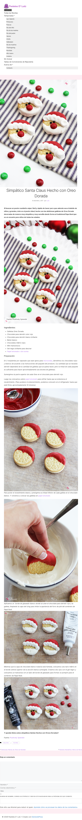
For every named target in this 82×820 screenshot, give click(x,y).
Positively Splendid (17, 738)
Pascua (8, 25)
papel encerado (31, 379)
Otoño (8, 39)
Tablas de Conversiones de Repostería (18, 62)
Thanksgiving (10, 47)
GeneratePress (37, 817)
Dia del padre (10, 33)
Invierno (9, 56)
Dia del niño (10, 27)
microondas (47, 361)
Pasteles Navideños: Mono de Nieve (70, 749)
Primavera (9, 22)
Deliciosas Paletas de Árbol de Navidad (13, 749)
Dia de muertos (11, 45)
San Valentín (10, 19)
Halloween (9, 42)
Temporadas (8, 16)
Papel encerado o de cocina (17, 351)
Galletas (6, 742)
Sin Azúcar (8, 59)
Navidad (9, 50)
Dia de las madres (12, 30)
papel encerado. (44, 496)
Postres (15, 742)
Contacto (9, 68)
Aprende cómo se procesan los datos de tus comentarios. (56, 807)
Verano (8, 36)
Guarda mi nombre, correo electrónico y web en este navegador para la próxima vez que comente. (36, 796)
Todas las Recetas (11, 13)
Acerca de (8, 65)
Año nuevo (9, 53)
